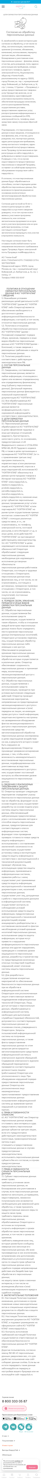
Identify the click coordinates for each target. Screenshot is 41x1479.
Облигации (7, 1455)
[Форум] (21, 1426)
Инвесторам (7, 1445)
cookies (17, 1461)
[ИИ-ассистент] (28, 1426)
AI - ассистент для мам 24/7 (20, 2)
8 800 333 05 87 (14, 1401)
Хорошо (32, 1467)
